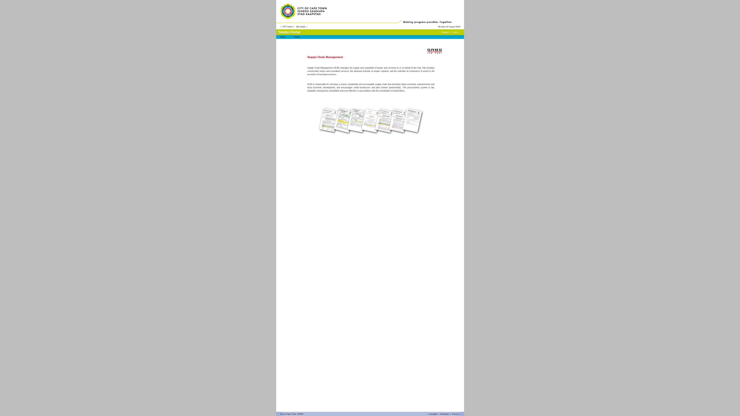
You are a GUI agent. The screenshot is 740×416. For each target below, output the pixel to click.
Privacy (455, 414)
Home (283, 37)
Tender (296, 37)
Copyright (433, 414)
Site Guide (300, 27)
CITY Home (287, 27)
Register (445, 32)
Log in (455, 32)
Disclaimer (444, 414)
